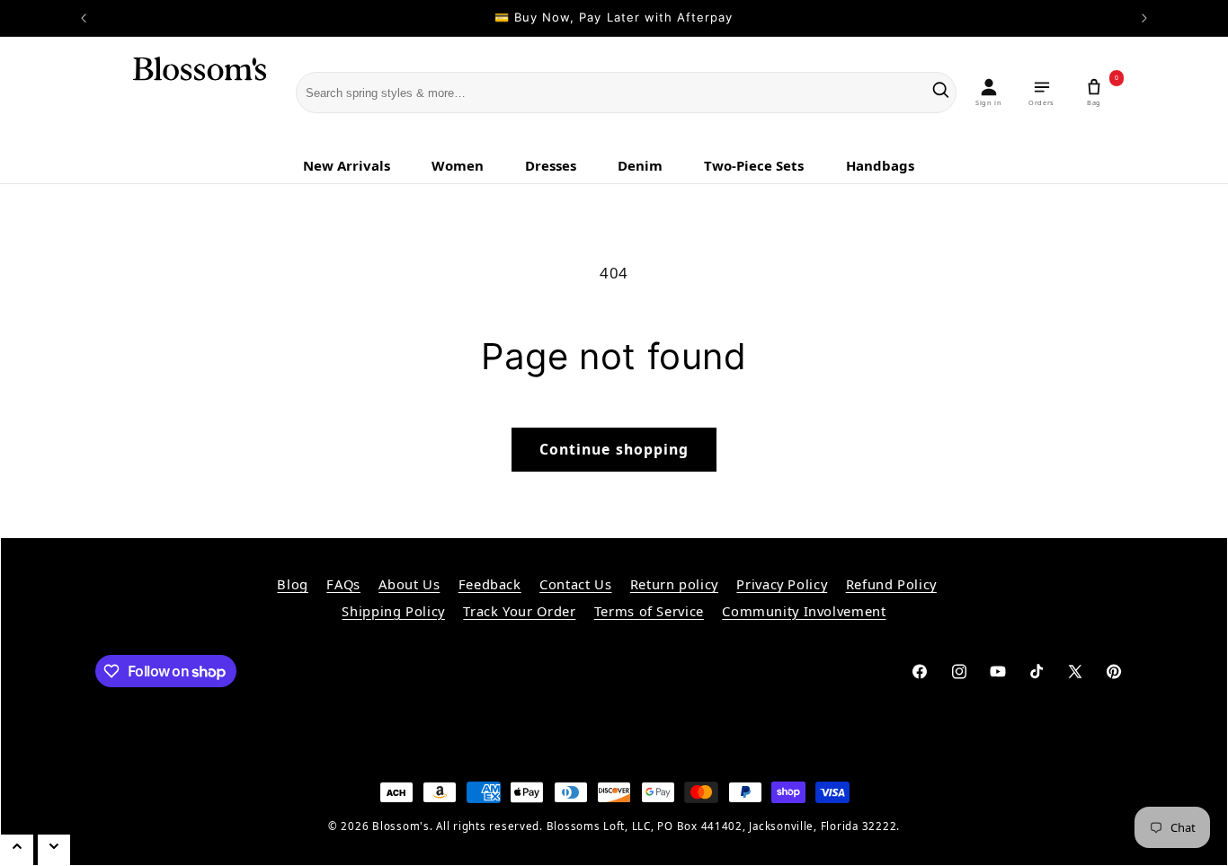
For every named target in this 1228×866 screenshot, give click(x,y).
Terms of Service (649, 611)
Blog (292, 584)
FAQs (343, 584)
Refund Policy (891, 584)
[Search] (941, 93)
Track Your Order (519, 611)
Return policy (674, 584)
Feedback (489, 584)
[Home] (188, 93)
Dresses (550, 165)
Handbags (880, 165)
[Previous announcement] (83, 18)
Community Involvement (803, 611)
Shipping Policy (393, 611)
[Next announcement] (1144, 18)
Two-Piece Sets (754, 165)
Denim (640, 165)
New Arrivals (346, 165)
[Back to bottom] (54, 850)
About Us (409, 584)
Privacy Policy (781, 584)
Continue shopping (614, 449)
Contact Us (575, 584)
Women (458, 165)
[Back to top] (17, 850)
